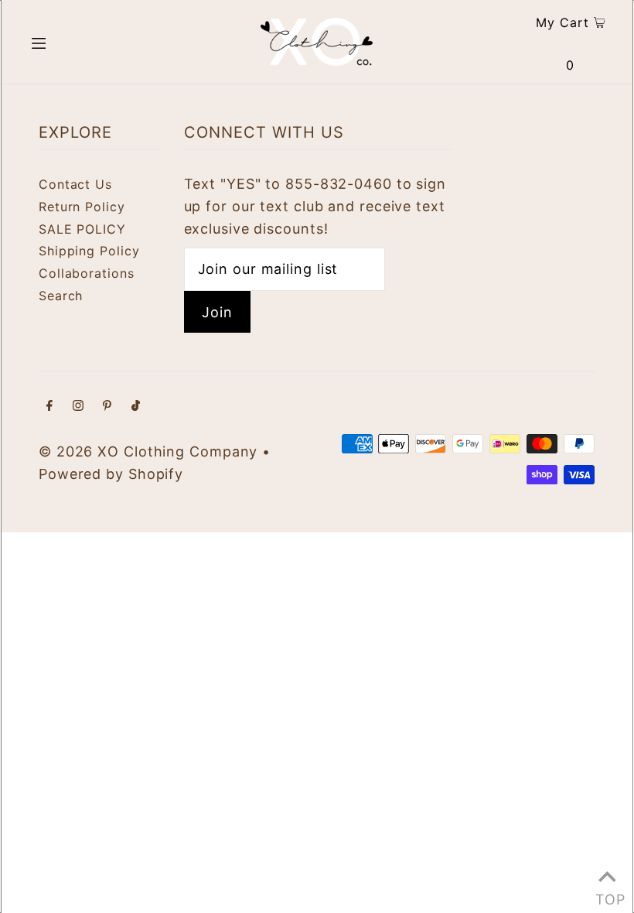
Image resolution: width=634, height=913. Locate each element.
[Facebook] (49, 406)
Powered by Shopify (111, 474)
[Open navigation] (71, 42)
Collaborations (87, 273)
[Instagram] (78, 406)
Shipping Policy (89, 250)
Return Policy (82, 206)
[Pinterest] (107, 406)
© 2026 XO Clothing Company (148, 451)
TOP (607, 894)
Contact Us (75, 184)
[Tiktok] (135, 406)
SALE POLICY (82, 229)
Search (61, 295)
